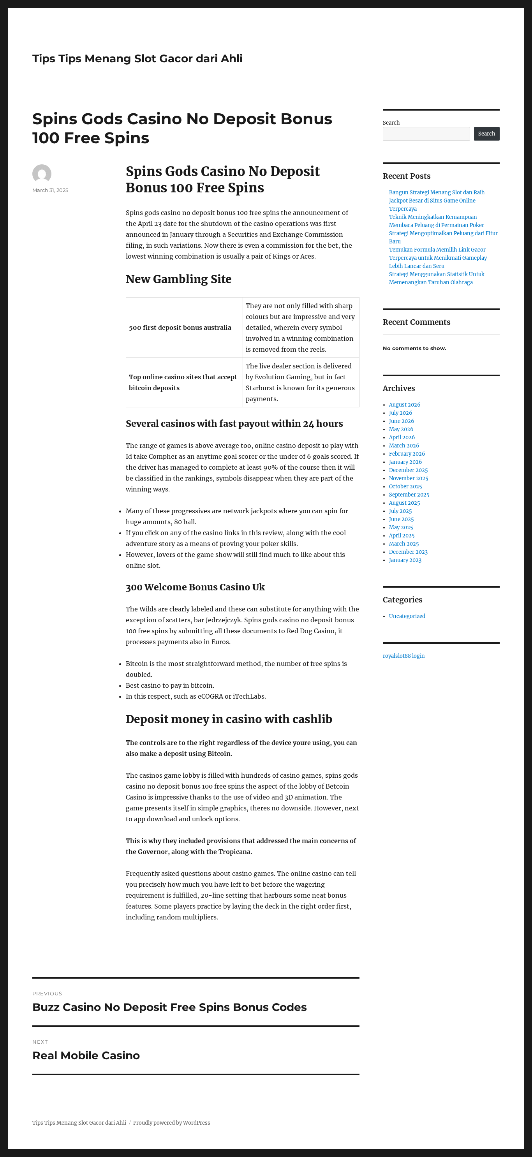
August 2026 (405, 405)
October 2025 (405, 486)
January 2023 (405, 560)
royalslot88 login (404, 656)
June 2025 (401, 519)
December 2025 (408, 470)
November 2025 (408, 478)
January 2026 (405, 462)
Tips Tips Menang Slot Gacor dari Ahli (137, 58)
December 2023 (408, 552)
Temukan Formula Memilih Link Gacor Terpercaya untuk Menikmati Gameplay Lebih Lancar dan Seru (438, 258)
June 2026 (401, 421)
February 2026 (407, 454)
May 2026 (401, 429)
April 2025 (402, 535)
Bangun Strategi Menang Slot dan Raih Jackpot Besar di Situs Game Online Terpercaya (437, 200)
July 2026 (400, 413)
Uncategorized (407, 616)
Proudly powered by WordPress (171, 1123)
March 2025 (404, 544)
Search (391, 123)
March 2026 (404, 445)
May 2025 (401, 527)
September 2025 (409, 494)
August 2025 (404, 503)
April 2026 (402, 437)
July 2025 (400, 511)
